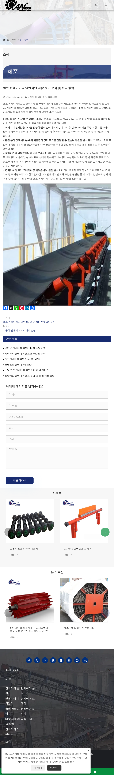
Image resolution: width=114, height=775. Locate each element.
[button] (8, 532)
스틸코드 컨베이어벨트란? (19, 365)
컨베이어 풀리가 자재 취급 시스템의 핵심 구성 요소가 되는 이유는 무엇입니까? (29, 629)
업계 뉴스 (23, 39)
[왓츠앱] (77, 660)
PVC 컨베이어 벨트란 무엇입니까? (22, 359)
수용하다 (54, 768)
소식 (14, 39)
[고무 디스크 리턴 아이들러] (30, 521)
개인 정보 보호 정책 (64, 762)
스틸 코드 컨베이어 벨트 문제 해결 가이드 (27, 370)
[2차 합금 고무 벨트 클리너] (84, 521)
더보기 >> (14, 555)
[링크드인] (45, 660)
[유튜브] (53, 660)
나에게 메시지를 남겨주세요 (42, 97)
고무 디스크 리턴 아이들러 (24, 549)
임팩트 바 (26, 719)
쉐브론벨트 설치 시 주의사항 (79, 628)
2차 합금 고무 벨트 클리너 (77, 549)
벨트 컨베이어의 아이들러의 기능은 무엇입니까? (28, 322)
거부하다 (38, 768)
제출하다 (19, 480)
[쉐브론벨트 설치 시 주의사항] (84, 600)
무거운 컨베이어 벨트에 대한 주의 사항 (25, 348)
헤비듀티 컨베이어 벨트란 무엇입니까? (25, 354)
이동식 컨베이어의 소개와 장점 (19, 331)
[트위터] (37, 660)
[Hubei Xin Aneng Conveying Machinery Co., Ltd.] (18, 5)
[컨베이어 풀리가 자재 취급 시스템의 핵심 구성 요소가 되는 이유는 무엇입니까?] (30, 600)
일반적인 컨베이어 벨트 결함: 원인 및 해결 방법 (29, 376)
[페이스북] (29, 660)
